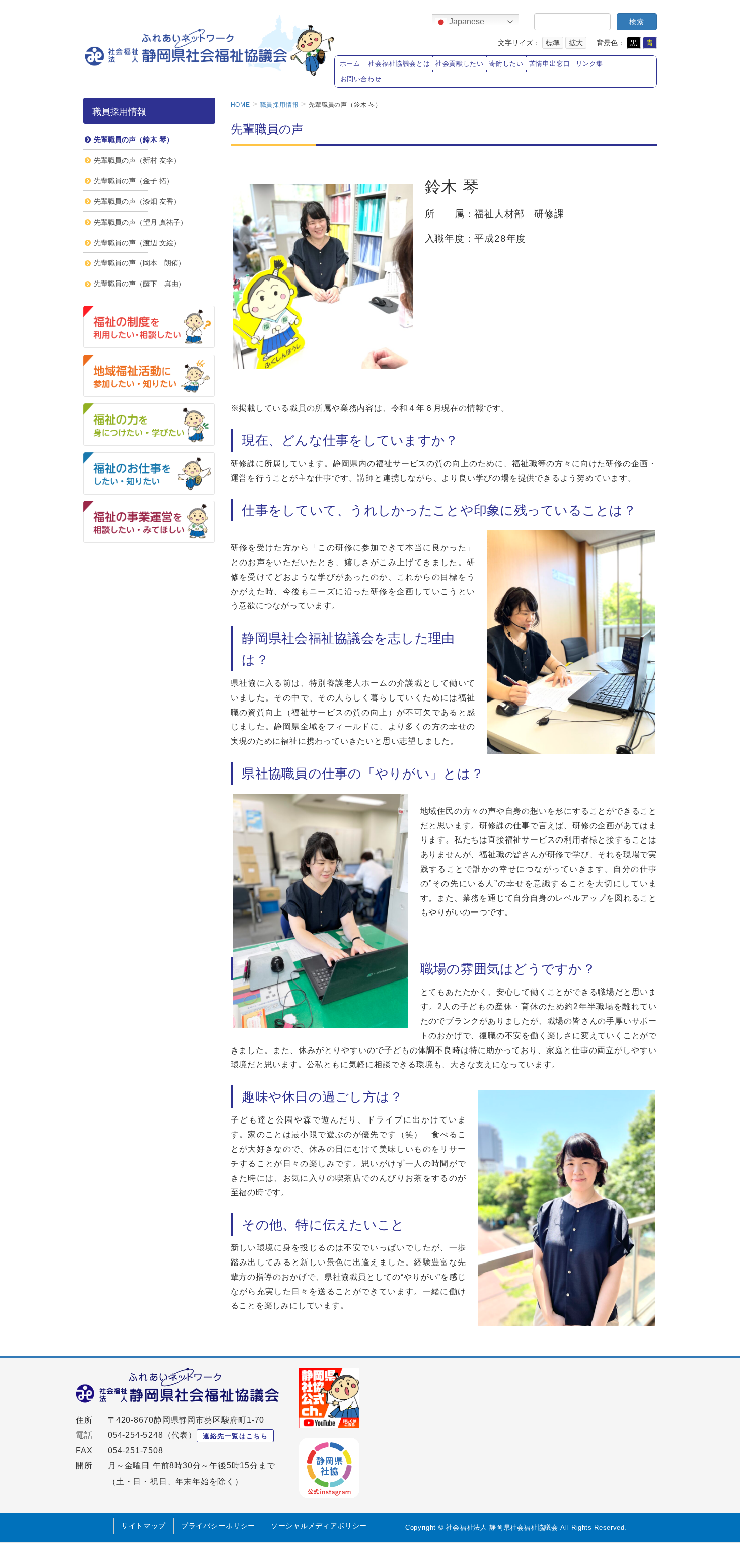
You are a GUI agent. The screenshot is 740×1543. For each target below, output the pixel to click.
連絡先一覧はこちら (235, 1436)
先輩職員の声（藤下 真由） (139, 283)
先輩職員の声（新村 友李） (137, 160)
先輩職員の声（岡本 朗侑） (139, 263)
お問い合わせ (361, 79)
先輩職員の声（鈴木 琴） (133, 139)
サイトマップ (143, 1526)
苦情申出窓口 (549, 63)
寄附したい (506, 63)
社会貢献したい (459, 63)
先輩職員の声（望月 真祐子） (140, 222)
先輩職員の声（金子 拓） (133, 181)
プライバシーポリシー (218, 1526)
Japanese (465, 21)
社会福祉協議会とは (399, 63)
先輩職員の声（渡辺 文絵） (137, 243)
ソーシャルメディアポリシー (319, 1526)
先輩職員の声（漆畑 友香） (137, 201)
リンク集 (590, 63)
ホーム (350, 63)
